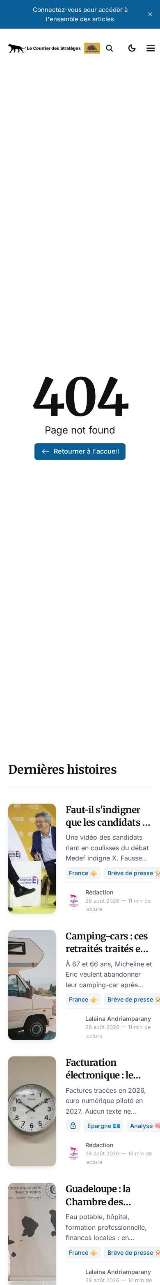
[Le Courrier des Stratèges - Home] (54, 48)
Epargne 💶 (103, 1125)
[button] (109, 48)
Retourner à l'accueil (86, 451)
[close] (150, 14)
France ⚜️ (83, 872)
